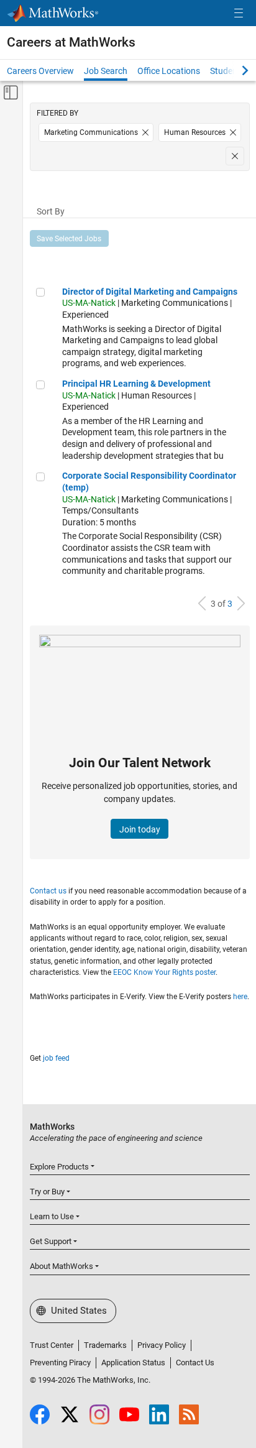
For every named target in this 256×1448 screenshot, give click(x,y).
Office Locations (168, 71)
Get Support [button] (50, 1241)
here (240, 996)
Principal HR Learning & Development (136, 384)
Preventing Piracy (60, 1362)
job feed (56, 1058)
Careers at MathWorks (71, 42)
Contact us (48, 891)
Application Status (133, 1362)
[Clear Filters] (235, 156)
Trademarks (105, 1345)
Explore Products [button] (59, 1166)
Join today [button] (139, 829)
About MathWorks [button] (61, 1266)
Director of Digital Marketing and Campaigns (149, 292)
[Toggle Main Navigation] (239, 13)
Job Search (105, 71)
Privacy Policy (161, 1345)
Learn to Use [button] (52, 1216)
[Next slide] (234, 70)
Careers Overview (40, 71)
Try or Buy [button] (47, 1191)
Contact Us (195, 1362)
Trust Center (51, 1345)
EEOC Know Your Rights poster (164, 972)
